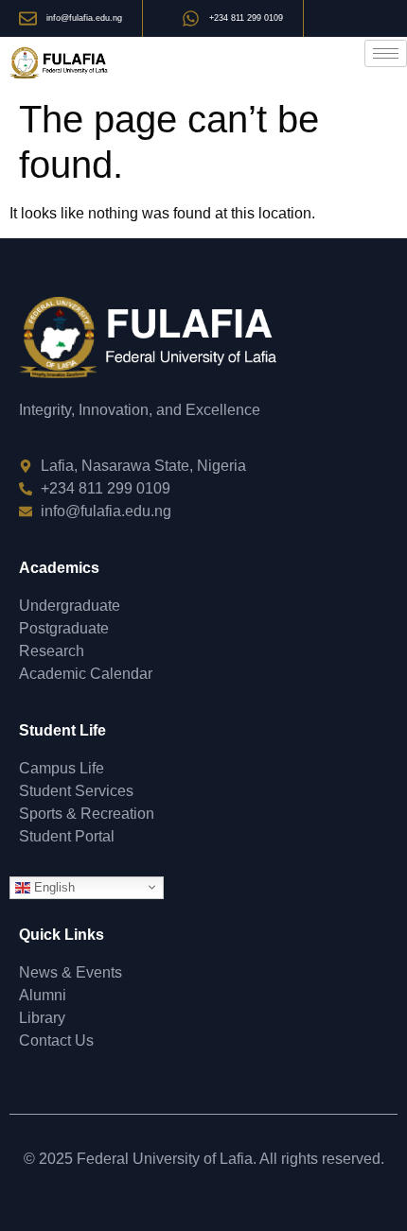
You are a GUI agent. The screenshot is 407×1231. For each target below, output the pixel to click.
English (52, 886)
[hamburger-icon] (385, 53)
